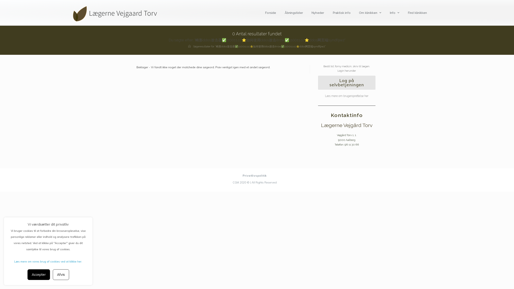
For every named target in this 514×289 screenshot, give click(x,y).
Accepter (39, 274)
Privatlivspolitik (255, 175)
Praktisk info (342, 13)
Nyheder (317, 13)
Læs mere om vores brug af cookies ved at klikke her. (48, 261)
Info (393, 13)
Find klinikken (417, 13)
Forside (270, 13)
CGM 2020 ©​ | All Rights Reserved (255, 182)
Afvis (61, 274)
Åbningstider (294, 13)
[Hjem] (189, 46)
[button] (346, 83)
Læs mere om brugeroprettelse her (346, 96)
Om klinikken (368, 13)
